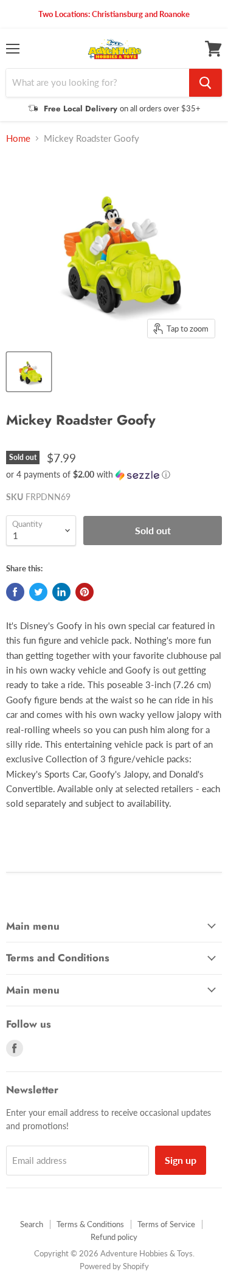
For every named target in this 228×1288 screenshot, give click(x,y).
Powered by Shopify (114, 1266)
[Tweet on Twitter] (38, 592)
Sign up (180, 1160)
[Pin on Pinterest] (84, 592)
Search (31, 1224)
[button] (114, 475)
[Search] (205, 83)
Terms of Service (166, 1224)
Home (18, 138)
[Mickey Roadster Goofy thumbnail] (29, 371)
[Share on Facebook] (15, 592)
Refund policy (114, 1237)
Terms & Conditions (90, 1224)
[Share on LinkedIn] (61, 592)
